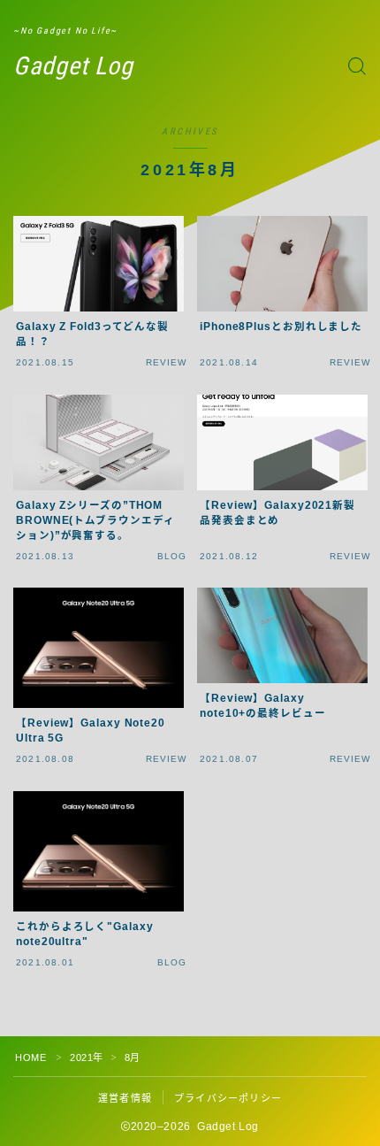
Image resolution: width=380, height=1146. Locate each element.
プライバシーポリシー (228, 1098)
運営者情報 (125, 1098)
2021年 (86, 1057)
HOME (30, 1057)
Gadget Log (73, 67)
